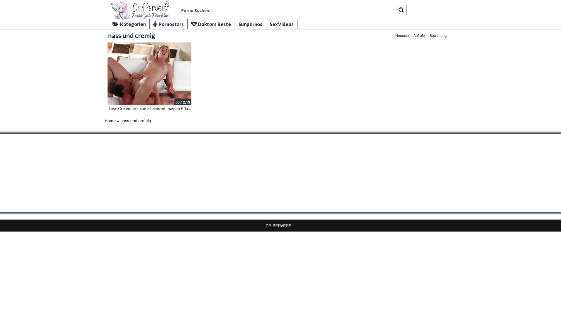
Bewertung (438, 35)
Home (110, 120)
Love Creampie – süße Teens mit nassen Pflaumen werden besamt (168, 108)
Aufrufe (419, 35)
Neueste (402, 35)
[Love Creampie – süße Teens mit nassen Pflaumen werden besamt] (149, 73)
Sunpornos (250, 24)
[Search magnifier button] (401, 10)
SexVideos (282, 24)
